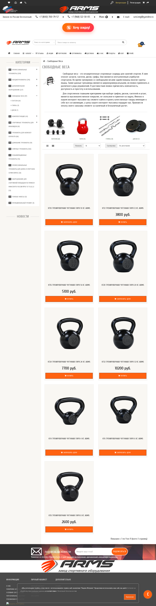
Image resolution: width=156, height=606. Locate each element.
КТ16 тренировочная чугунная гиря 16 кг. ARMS (69, 285)
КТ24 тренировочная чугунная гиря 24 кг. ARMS (69, 361)
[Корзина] (144, 2)
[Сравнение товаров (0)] (16, 2)
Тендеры (111, 53)
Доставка (90, 53)
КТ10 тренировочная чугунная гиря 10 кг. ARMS (69, 208)
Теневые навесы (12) (19, 197)
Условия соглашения (15, 592)
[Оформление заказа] (148, 2)
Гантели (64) (16, 101)
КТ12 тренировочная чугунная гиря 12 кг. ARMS (123, 208)
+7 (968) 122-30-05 (80, 16)
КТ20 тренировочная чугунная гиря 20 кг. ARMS (123, 285)
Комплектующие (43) (19, 116)
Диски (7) (14, 110)
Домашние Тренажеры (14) (21, 143)
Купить (123, 222)
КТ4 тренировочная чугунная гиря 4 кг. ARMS (69, 438)
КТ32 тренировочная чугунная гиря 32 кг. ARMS (123, 361)
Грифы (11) (15, 105)
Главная (16, 53)
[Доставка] (21, 2)
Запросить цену (70, 222)
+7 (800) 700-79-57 (49, 16)
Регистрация (135, 2)
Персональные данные (15, 596)
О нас (101, 53)
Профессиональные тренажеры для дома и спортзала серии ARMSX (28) (22, 169)
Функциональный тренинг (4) (22, 203)
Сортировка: (111, 146)
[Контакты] (26, 2)
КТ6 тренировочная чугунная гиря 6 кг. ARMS (123, 438)
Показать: (78, 146)
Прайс (131, 53)
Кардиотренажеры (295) (20, 80)
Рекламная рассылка (15, 599)
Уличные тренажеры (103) (21, 149)
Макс (102, 16)
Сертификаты (76, 53)
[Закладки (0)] (9, 2)
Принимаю (130, 597)
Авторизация (121, 2)
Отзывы (40, 53)
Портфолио (62, 53)
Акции (50, 53)
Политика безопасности (16, 589)
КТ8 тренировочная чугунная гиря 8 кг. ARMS (69, 515)
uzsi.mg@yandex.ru (143, 16)
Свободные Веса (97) (19, 96)
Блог (122, 53)
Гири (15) (82, 139)
